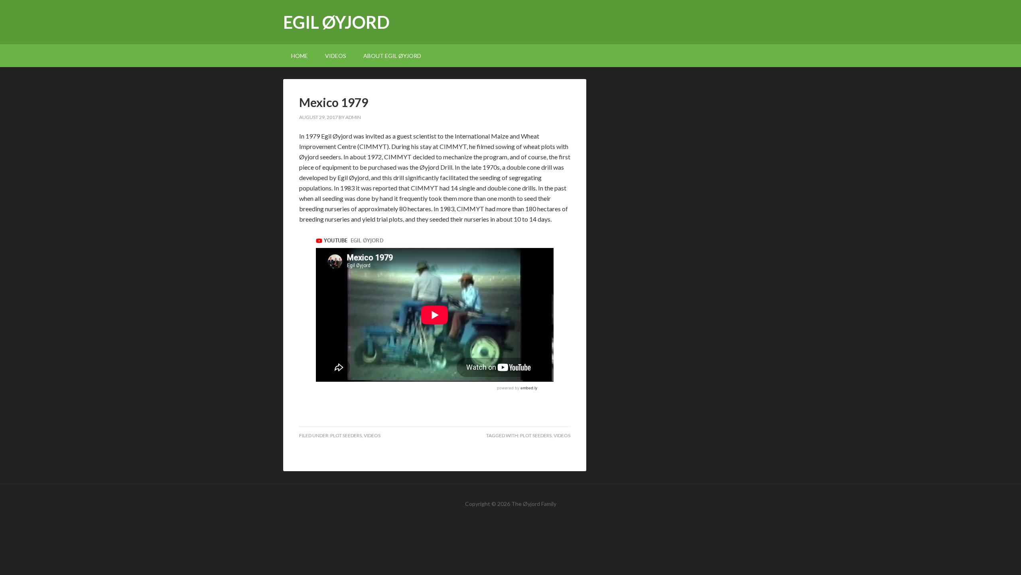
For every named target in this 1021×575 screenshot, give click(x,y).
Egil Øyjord (336, 22)
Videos (372, 435)
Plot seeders (346, 435)
